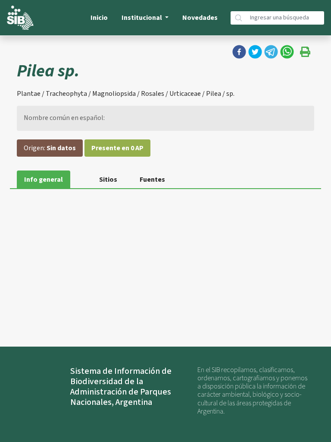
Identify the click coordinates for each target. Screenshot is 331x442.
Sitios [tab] (108, 179)
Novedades (200, 17)
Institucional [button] (142, 17)
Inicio (99, 17)
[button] (239, 52)
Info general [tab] (43, 179)
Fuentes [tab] (152, 179)
